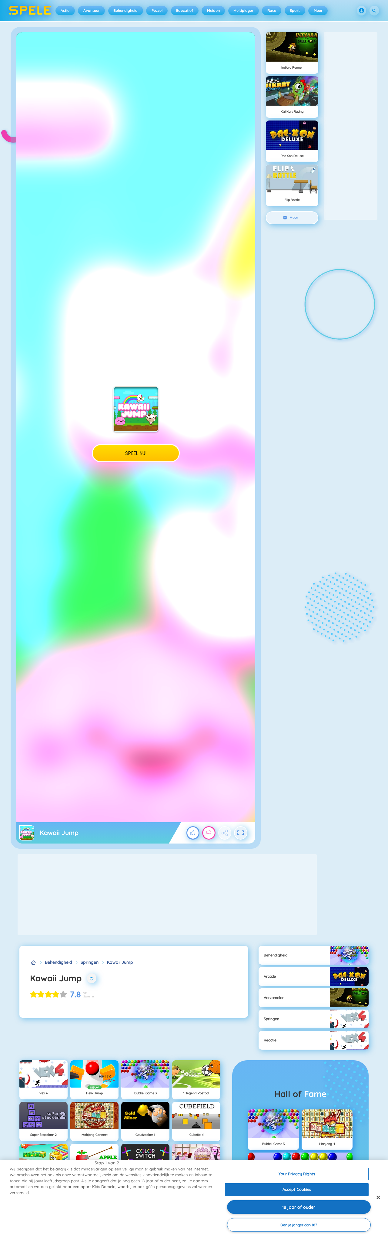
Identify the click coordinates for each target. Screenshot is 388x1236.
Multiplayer (243, 10)
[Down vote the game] (209, 833)
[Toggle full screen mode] (240, 833)
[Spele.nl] (33, 962)
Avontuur (91, 10)
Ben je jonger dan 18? (298, 1225)
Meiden (213, 10)
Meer (318, 10)
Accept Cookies (297, 1189)
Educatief (184, 10)
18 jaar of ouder (298, 1207)
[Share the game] (225, 833)
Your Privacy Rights (297, 1173)
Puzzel (157, 10)
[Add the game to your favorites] (92, 978)
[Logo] (30, 10)
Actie (65, 10)
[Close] (378, 1197)
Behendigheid (125, 10)
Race (271, 10)
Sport (295, 10)
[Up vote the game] (193, 833)
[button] (361, 10)
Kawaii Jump (120, 962)
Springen (90, 962)
